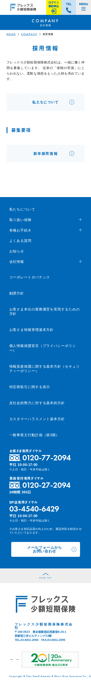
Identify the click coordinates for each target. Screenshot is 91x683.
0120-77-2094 (46, 458)
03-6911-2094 (29, 640)
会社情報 (16, 261)
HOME (11, 34)
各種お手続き (20, 230)
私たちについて (22, 209)
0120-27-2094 (46, 485)
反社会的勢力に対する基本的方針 (37, 403)
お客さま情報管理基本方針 (31, 330)
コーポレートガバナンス (29, 277)
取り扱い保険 (20, 219)
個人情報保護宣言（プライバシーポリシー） (42, 348)
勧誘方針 (16, 293)
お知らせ (16, 251)
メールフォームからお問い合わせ (44, 549)
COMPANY (29, 34)
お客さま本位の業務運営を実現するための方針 (44, 311)
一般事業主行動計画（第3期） (34, 435)
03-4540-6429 (34, 509)
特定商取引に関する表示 (29, 387)
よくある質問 (20, 240)
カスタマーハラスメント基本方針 (37, 419)
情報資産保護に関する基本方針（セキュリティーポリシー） (44, 368)
